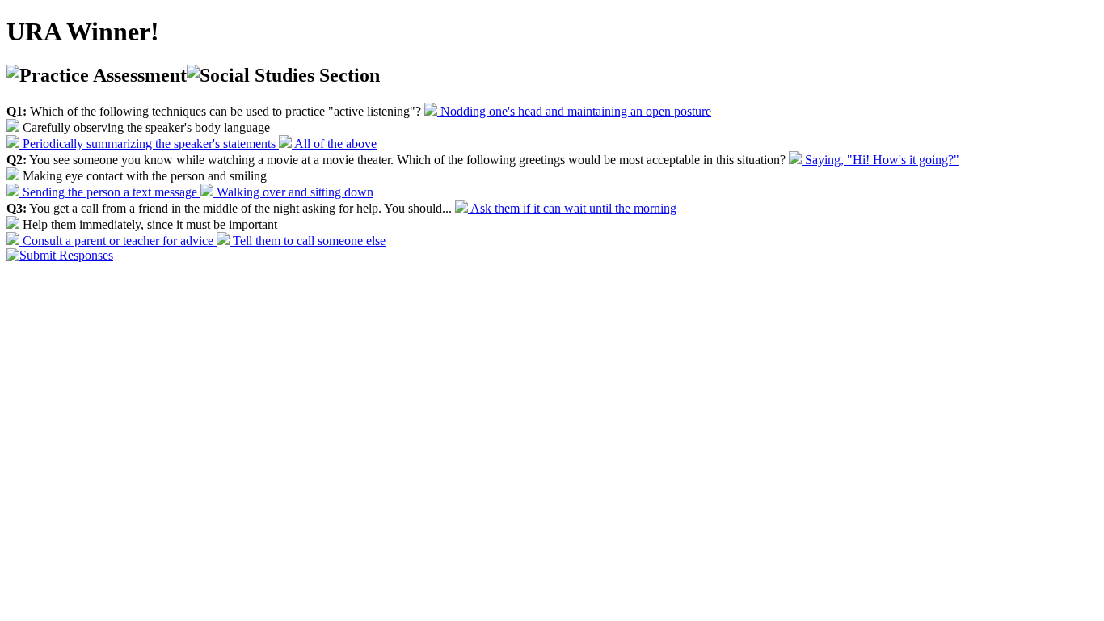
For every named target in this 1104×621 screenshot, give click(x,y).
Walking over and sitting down (293, 192)
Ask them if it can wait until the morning (572, 208)
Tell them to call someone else (308, 240)
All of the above (334, 143)
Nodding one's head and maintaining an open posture (574, 111)
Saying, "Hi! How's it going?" (880, 160)
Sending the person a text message (109, 192)
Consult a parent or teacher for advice (118, 240)
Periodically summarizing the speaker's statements (149, 143)
